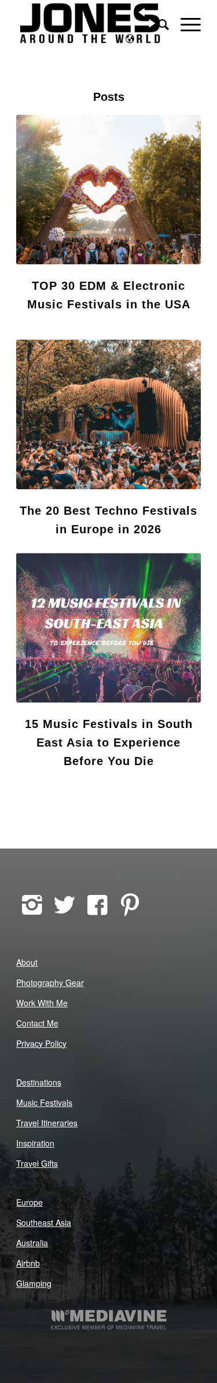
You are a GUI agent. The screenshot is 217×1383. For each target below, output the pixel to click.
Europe (29, 1202)
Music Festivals (44, 1102)
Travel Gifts (37, 1163)
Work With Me (42, 1003)
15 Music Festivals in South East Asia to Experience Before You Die (109, 742)
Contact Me (37, 1023)
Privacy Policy (41, 1043)
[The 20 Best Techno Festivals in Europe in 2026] (108, 414)
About (27, 962)
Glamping (34, 1283)
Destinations (38, 1082)
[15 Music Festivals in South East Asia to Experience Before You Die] (108, 628)
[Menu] (185, 23)
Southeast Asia (43, 1222)
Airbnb (28, 1263)
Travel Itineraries (47, 1123)
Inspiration (35, 1143)
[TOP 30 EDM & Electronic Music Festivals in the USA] (108, 189)
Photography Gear (50, 982)
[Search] (157, 23)
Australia (32, 1243)
